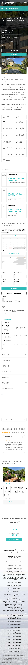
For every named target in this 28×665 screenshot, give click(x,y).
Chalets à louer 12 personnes (13, 633)
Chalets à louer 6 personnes (13, 624)
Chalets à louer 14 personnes (13, 636)
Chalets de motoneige (17, 602)
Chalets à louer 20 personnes (13, 645)
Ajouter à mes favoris (7, 419)
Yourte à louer (21, 611)
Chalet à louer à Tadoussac (14, 591)
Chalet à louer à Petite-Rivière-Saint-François (14, 577)
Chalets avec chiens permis (9, 601)
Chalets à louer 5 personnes (13, 623)
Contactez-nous (14, 540)
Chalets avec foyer (8, 604)
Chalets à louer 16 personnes (13, 639)
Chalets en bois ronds (19, 610)
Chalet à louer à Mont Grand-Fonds (14, 572)
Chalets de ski (8, 602)
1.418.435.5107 (14, 530)
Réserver (14, 54)
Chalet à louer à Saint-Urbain (13, 584)
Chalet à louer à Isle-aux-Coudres (13, 568)
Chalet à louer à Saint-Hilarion (13, 581)
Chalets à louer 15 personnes (13, 638)
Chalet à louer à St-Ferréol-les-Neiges (13, 587)
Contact (22, 550)
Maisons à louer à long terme (10, 611)
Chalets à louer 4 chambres (14, 651)
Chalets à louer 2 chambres (14, 648)
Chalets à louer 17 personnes (13, 641)
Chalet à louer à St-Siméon (14, 588)
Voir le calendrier (14, 50)
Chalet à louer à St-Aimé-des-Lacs (13, 585)
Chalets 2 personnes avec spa (13, 598)
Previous (5, 66)
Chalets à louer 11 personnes (13, 632)
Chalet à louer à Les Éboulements (13, 571)
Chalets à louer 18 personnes (13, 642)
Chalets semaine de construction (13, 608)
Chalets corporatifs (18, 605)
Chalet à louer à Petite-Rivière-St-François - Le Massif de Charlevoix (14, 579)
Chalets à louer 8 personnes (13, 627)
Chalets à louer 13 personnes (13, 635)
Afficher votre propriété (14, 549)
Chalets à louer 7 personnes (13, 626)
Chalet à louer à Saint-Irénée (13, 582)
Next (23, 66)
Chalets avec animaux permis (13, 599)
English (11, 552)
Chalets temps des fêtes (8, 610)
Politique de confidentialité (14, 556)
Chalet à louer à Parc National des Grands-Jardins (14, 574)
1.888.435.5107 (14, 535)
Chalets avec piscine (20, 601)
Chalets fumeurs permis (18, 604)
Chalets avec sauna (9, 605)
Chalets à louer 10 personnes (13, 630)
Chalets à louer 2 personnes (13, 618)
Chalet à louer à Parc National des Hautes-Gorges (14, 575)
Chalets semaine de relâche (14, 607)
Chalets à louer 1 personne (13, 617)
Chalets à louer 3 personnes (13, 620)
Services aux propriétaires (11, 550)
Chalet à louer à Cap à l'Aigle (13, 565)
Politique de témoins (14, 557)
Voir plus (21, 451)
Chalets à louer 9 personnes (13, 629)
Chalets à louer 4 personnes (13, 621)
